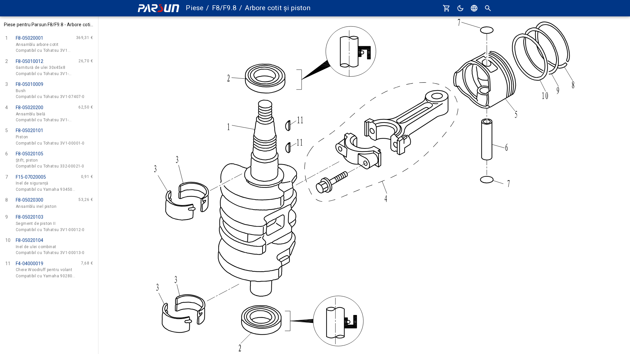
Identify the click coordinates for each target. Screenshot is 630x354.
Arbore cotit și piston (277, 8)
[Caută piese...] (488, 8)
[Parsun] (158, 8)
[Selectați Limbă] (474, 8)
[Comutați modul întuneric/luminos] (460, 8)
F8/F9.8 (224, 8)
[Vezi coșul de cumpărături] (446, 8)
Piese (194, 8)
